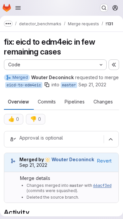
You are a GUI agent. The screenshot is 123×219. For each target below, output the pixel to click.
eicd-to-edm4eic (24, 85)
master (69, 85)
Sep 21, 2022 (92, 84)
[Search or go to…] (104, 8)
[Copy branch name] (47, 85)
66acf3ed (102, 185)
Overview (18, 101)
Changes (103, 101)
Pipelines (75, 101)
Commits (47, 101)
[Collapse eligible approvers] (110, 139)
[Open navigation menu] (18, 8)
